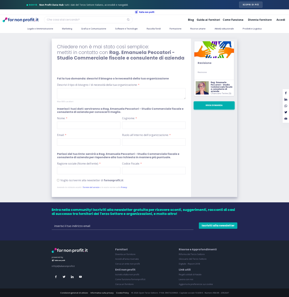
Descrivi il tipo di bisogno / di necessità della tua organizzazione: (98, 85)
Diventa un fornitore (125, 254)
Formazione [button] (175, 28)
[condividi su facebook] (286, 93)
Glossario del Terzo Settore (193, 258)
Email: (61, 135)
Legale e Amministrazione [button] (40, 28)
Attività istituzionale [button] (224, 28)
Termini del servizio (91, 187)
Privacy (124, 187)
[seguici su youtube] (80, 277)
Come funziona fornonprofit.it (130, 279)
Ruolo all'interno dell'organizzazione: (146, 135)
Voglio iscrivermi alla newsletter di (91, 180)
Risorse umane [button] (198, 28)
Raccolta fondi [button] (154, 28)
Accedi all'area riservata (127, 258)
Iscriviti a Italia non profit (127, 274)
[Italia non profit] (144, 12)
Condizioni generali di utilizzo (74, 292)
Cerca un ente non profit (127, 263)
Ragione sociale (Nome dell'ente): (79, 163)
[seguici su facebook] (56, 277)
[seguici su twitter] (64, 277)
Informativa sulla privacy (102, 292)
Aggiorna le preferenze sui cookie (196, 284)
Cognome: (129, 118)
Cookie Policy (122, 292)
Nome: (62, 118)
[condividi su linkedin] (286, 99)
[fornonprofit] (70, 250)
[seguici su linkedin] (72, 277)
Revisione (204, 63)
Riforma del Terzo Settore (192, 254)
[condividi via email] (286, 119)
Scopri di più (251, 4)
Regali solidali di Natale (190, 274)
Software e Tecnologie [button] (126, 28)
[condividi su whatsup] (286, 106)
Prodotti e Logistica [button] (252, 28)
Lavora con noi (186, 279)
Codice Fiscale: (132, 163)
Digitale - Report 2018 (189, 263)
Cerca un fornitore (124, 284)
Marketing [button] (67, 28)
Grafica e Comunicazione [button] (93, 28)
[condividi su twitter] (286, 112)
